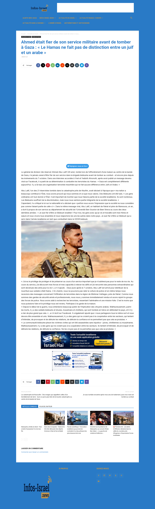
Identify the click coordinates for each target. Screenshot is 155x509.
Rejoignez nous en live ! (78, 166)
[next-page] (26, 439)
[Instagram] (112, 28)
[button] (131, 18)
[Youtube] (126, 28)
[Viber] (87, 65)
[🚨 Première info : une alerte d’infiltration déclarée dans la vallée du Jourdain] (123, 418)
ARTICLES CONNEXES (29, 406)
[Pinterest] (48, 65)
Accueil (23, 34)
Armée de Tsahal (36, 37)
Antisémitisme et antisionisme (77, 23)
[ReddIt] (62, 65)
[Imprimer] (72, 65)
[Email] (67, 65)
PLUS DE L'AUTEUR (45, 406)
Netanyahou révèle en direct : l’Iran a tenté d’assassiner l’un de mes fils (31, 429)
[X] (123, 28)
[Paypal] (115, 28)
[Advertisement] (95, 7)
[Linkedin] (57, 65)
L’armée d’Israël (54, 23)
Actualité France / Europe (90, 18)
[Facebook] (108, 28)
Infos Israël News (47, 18)
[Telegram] (82, 65)
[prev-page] (22, 439)
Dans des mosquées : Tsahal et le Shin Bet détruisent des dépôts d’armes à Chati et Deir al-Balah (54, 429)
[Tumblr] (119, 28)
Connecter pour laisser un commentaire (34, 452)
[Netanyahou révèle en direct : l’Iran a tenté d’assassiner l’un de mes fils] (31, 418)
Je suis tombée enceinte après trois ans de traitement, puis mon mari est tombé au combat (108, 396)
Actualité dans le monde (33, 23)
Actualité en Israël (67, 18)
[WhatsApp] (53, 65)
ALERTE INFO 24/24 (30, 18)
